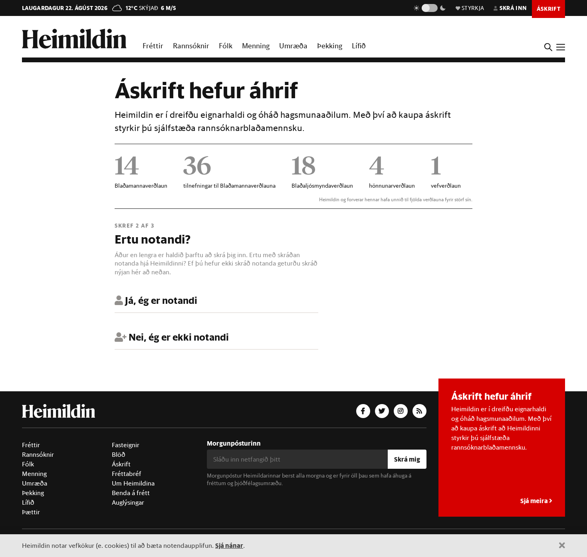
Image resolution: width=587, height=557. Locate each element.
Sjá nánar (229, 545)
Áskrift (121, 464)
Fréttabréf (126, 474)
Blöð (118, 454)
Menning (256, 45)
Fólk (225, 45)
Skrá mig (407, 459)
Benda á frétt (131, 493)
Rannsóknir (191, 45)
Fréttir (153, 45)
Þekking (329, 45)
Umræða (293, 45)
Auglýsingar (128, 502)
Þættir (31, 512)
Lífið (359, 45)
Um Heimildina (133, 483)
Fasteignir (125, 445)
